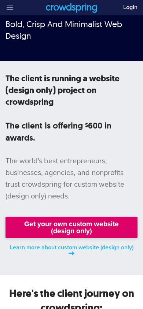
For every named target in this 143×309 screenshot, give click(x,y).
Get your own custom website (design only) (71, 227)
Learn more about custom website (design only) (71, 247)
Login (130, 7)
